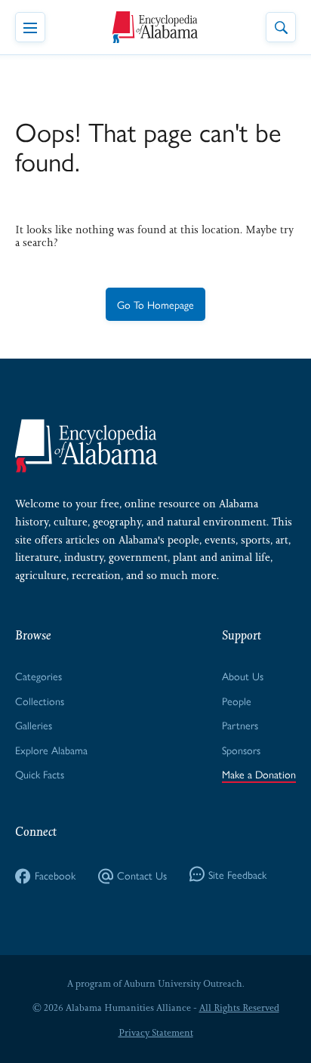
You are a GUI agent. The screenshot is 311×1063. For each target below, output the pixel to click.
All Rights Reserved (239, 1008)
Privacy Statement (156, 1033)
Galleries (33, 724)
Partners (240, 724)
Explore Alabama (51, 749)
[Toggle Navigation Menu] (30, 27)
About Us (242, 675)
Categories (38, 675)
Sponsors (241, 749)
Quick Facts (39, 773)
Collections (39, 700)
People (236, 700)
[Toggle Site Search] (281, 27)
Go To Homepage (155, 304)
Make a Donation (259, 773)
